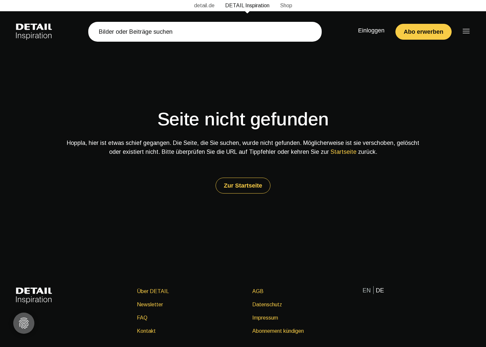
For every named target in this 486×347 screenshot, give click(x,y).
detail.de (204, 5)
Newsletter (150, 304)
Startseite (343, 152)
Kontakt (146, 331)
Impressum (265, 318)
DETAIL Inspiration (247, 5)
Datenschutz (267, 304)
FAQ (142, 318)
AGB (257, 291)
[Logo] (34, 31)
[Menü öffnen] (466, 31)
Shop (286, 5)
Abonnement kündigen (278, 331)
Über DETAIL (153, 291)
